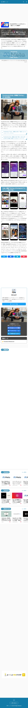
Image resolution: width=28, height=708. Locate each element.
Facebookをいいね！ (15, 330)
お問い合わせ (14, 703)
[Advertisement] (14, 78)
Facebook (9, 30)
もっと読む (24, 472)
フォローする (15, 304)
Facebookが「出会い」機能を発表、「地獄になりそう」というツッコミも (14, 132)
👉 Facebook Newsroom (8, 341)
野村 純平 (14, 295)
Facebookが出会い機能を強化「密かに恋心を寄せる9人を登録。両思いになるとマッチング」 (14, 137)
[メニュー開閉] (26, 2)
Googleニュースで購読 (15, 327)
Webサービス (3, 30)
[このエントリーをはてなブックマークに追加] (17, 257)
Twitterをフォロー (14, 333)
